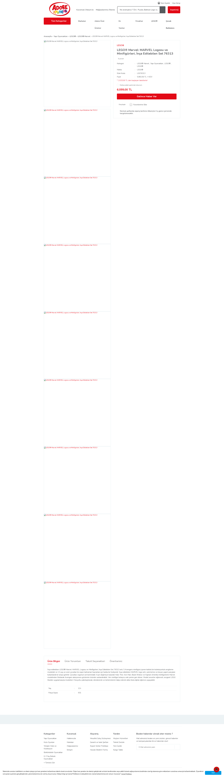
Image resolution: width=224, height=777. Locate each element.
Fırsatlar (139, 21)
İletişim (70, 750)
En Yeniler (122, 24)
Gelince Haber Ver (147, 96)
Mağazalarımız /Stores (105, 10)
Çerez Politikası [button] (126, 774)
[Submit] (177, 747)
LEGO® (154, 21)
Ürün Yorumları (73, 661)
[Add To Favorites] (138, 104)
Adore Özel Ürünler (99, 24)
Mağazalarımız (72, 746)
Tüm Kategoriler (59, 21)
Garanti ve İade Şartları (99, 742)
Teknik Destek (118, 742)
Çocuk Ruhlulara (170, 24)
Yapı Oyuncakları (156, 63)
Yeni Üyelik (165, 3)
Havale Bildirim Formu (99, 750)
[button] (216, 769)
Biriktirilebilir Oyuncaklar (53, 752)
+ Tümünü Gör (49, 762)
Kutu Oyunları (49, 742)
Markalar (82, 21)
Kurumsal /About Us (85, 10)
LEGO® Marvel (143, 63)
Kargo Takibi (118, 750)
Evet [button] (213, 773)
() (174, 10)
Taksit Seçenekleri (95, 661)
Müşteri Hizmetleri (120, 738)
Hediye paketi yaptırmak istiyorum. (131, 85)
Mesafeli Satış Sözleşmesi (100, 738)
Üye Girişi (176, 3)
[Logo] (59, 9)
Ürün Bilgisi (53, 661)
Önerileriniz (116, 661)
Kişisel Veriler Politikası (99, 746)
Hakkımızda (71, 738)
